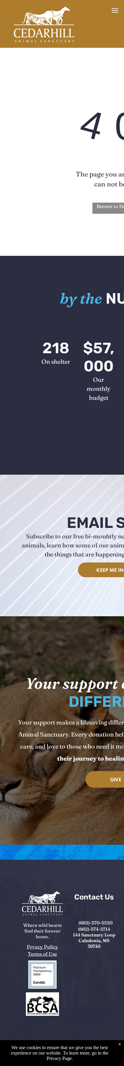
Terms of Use (42, 954)
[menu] (115, 11)
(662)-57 (88, 923)
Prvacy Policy (42, 947)
